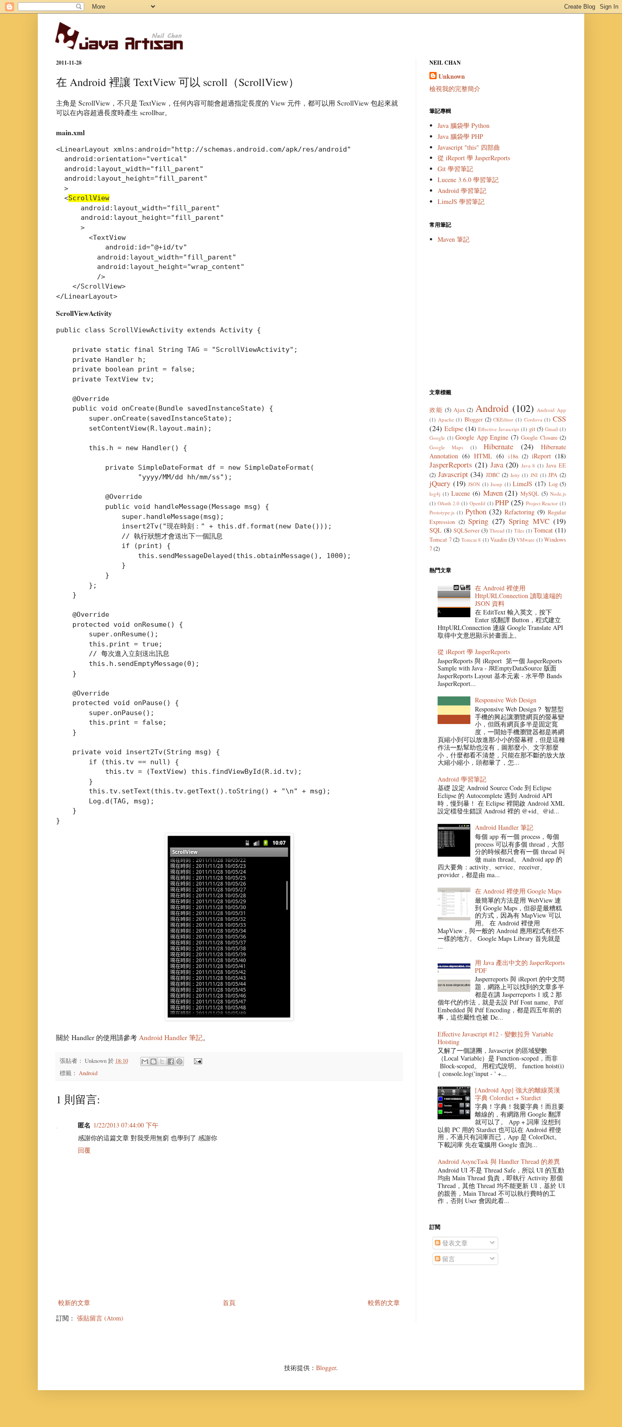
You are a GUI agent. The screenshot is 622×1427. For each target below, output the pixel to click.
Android (88, 1073)
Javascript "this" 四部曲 (469, 147)
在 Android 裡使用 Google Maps (518, 891)
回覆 (84, 1150)
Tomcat (543, 530)
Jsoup (496, 484)
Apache (446, 419)
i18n (513, 456)
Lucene (460, 493)
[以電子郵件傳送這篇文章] (144, 1061)
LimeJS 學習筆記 (461, 201)
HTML (483, 456)
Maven (493, 493)
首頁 (229, 1302)
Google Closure (539, 438)
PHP (502, 502)
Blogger (473, 419)
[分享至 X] (162, 1061)
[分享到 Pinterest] (179, 1061)
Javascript (453, 474)
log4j (434, 493)
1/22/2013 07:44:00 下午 (125, 1125)
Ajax (459, 410)
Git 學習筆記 (455, 168)
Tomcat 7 (440, 539)
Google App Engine (481, 437)
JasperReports (450, 464)
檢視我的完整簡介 (454, 88)
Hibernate (498, 446)
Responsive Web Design (505, 700)
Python (475, 511)
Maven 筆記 (453, 239)
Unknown (451, 76)
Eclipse (453, 428)
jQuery (439, 483)
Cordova (533, 419)
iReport (541, 456)
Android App (551, 409)
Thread (497, 530)
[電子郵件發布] (196, 1061)
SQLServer (466, 530)
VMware (525, 539)
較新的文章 (74, 1302)
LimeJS (522, 483)
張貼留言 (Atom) (100, 1318)
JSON (474, 484)
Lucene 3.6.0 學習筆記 (468, 179)
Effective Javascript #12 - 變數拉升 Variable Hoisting (495, 1038)
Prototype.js (441, 512)
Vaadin (498, 539)
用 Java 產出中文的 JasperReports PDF (520, 966)
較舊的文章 (384, 1302)
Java (496, 464)
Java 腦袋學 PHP (460, 136)
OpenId (477, 503)
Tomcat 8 (471, 539)
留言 (447, 1258)
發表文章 (454, 1243)
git (532, 429)
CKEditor (503, 419)
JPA (552, 475)
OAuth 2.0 (449, 503)
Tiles (519, 530)
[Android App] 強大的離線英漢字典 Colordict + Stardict (517, 1094)
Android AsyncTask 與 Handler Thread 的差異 (499, 1161)
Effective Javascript (498, 429)
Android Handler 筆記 (171, 1037)
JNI (534, 475)
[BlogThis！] (153, 1061)
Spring (478, 521)
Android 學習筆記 (462, 190)
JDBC (493, 475)
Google (437, 437)
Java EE (556, 465)
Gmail (551, 429)
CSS (559, 418)
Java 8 (528, 465)
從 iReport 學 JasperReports (474, 157)
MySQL (529, 494)
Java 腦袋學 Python (463, 125)
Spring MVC (529, 521)
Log (553, 484)
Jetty (515, 475)
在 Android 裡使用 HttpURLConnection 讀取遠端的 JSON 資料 (518, 596)
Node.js (558, 493)
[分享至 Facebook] (170, 1061)
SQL (435, 530)
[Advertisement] (497, 316)
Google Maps (446, 447)
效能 (436, 410)
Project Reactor (542, 503)
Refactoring (520, 512)
